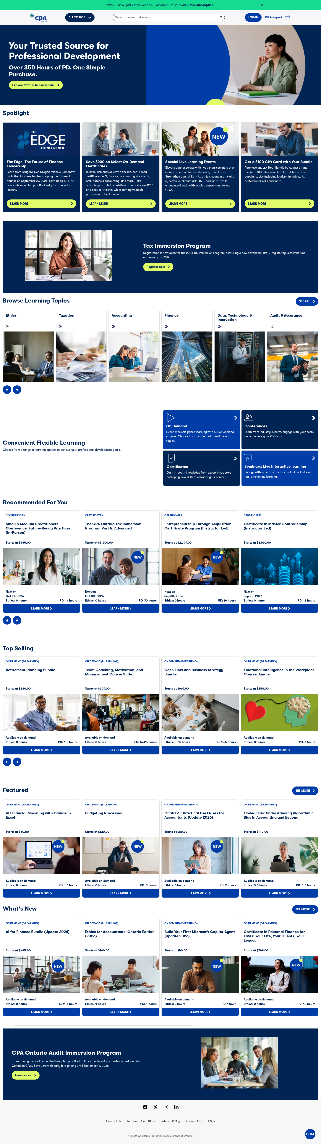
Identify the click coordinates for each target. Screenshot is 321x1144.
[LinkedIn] (176, 1107)
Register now (156, 267)
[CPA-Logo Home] (38, 17)
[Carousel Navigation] (160, 389)
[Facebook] (145, 1107)
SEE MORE (303, 790)
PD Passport (273, 17)
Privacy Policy (170, 1121)
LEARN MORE (19, 203)
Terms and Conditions (141, 1121)
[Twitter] (155, 1107)
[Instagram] (166, 1107)
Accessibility (194, 1121)
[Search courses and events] (221, 17)
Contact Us (113, 1121)
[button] (310, 1134)
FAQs (211, 1121)
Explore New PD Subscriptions (33, 85)
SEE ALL (304, 301)
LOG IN (253, 17)
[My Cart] (287, 17)
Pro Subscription (201, 5)
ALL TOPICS (77, 17)
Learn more (23, 1075)
